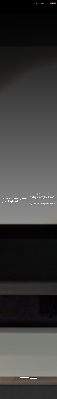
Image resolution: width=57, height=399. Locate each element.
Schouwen (42, 3)
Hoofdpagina (37, 3)
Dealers (47, 3)
